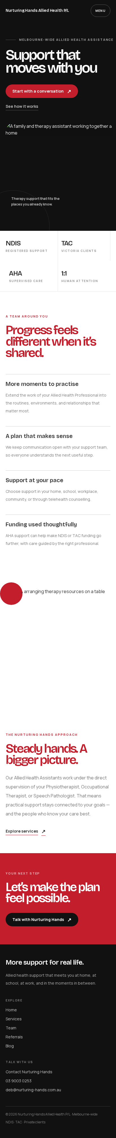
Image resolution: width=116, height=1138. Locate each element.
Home (11, 1009)
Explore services (26, 831)
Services (14, 1018)
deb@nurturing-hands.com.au (33, 1089)
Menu (100, 10)
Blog (10, 1045)
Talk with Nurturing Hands (42, 919)
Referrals (14, 1036)
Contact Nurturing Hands (29, 1071)
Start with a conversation (41, 91)
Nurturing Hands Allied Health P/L (37, 11)
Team (11, 1027)
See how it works (22, 106)
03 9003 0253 (19, 1080)
